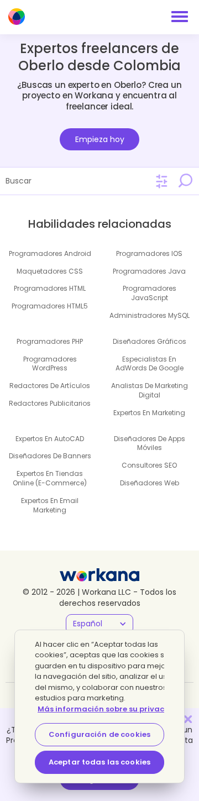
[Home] (16, 16)
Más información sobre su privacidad (110, 709)
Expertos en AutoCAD (49, 438)
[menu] (179, 17)
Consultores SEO (149, 465)
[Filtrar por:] (161, 182)
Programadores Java (149, 271)
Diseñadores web (149, 483)
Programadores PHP (50, 341)
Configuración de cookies (99, 734)
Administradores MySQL (149, 315)
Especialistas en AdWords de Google (150, 363)
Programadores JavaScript (149, 293)
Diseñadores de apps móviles (149, 443)
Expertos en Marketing (149, 412)
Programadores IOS (149, 253)
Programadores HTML (50, 288)
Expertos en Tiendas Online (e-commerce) (50, 478)
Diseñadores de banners (50, 455)
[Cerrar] (187, 719)
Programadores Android (50, 253)
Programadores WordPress (50, 363)
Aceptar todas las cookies (99, 762)
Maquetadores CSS (50, 271)
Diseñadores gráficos (149, 341)
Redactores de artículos (49, 385)
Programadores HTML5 (50, 306)
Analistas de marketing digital (149, 390)
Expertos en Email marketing (49, 505)
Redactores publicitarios (50, 403)
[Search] (185, 180)
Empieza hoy (99, 139)
